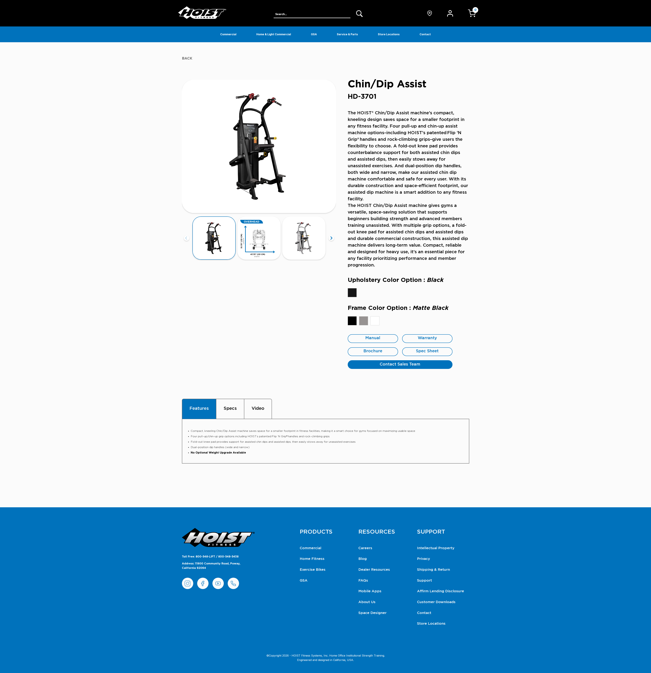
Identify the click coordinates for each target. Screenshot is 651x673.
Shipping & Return (433, 569)
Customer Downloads (436, 602)
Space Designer (372, 613)
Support (424, 580)
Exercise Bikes (313, 569)
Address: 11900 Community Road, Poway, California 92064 (211, 565)
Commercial (228, 34)
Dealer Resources (374, 569)
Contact (425, 34)
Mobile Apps (369, 591)
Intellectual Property (436, 548)
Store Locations (389, 34)
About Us (367, 602)
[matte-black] (352, 320)
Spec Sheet (427, 351)
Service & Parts (347, 34)
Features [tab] (199, 408)
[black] (352, 292)
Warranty (427, 338)
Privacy (423, 559)
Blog (362, 559)
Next (331, 238)
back (187, 58)
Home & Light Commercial (273, 34)
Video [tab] (258, 408)
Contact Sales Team (400, 364)
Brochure (372, 351)
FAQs (363, 580)
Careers (365, 548)
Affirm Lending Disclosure (440, 591)
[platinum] (363, 320)
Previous (186, 238)
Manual (372, 338)
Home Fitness (312, 559)
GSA (314, 34)
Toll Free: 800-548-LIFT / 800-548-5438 (210, 556)
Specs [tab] (230, 408)
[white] (374, 320)
